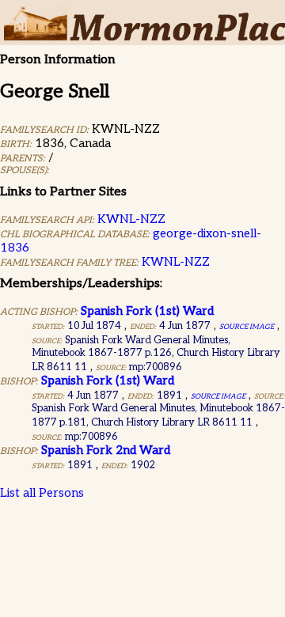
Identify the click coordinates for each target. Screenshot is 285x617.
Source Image (246, 327)
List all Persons (42, 493)
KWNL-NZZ (131, 219)
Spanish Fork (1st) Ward (147, 311)
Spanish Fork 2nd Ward (105, 450)
